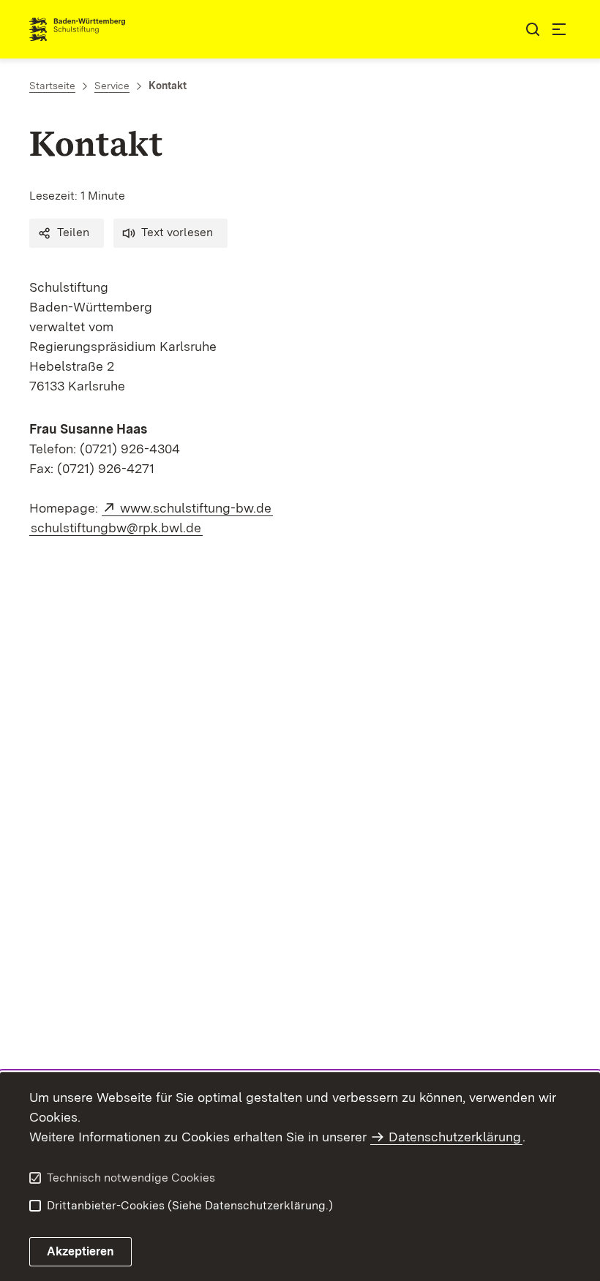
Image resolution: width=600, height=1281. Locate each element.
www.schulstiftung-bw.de (196, 507)
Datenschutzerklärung (455, 1136)
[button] (66, 233)
